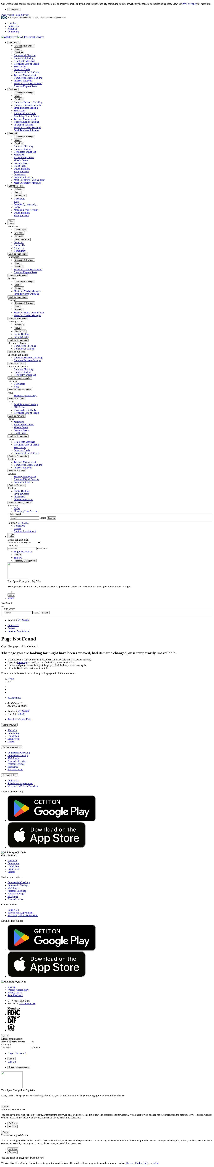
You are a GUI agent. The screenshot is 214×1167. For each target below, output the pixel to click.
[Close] (2, 606)
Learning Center (16, 186)
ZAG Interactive (27, 1003)
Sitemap (25, 15)
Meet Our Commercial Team (28, 83)
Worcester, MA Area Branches (23, 786)
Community (13, 31)
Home (11, 678)
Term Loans (20, 66)
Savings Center (21, 171)
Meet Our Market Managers (27, 127)
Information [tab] (20, 195)
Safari (156, 1163)
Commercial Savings (24, 58)
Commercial (14, 42)
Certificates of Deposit (25, 151)
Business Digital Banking (26, 122)
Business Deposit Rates (25, 86)
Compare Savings (22, 149)
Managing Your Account (26, 210)
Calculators (19, 198)
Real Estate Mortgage (24, 61)
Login (18, 15)
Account (12, 542)
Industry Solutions (23, 80)
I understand (14, 9)
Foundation (13, 736)
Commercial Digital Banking (28, 77)
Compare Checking (23, 146)
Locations (12, 23)
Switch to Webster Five (19, 719)
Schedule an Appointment (20, 783)
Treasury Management (25, 75)
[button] (11, 598)
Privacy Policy (189, 3)
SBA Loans (19, 110)
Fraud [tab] (17, 192)
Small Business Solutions (26, 130)
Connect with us (10, 775)
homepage (22, 662)
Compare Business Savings (27, 105)
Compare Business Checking (28, 102)
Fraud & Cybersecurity (25, 204)
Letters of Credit (22, 69)
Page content (7, 15)
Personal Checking (17, 761)
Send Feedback (15, 995)
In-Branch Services (23, 124)
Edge (146, 1163)
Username (13, 545)
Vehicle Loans (21, 160)
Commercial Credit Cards (26, 72)
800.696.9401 (14, 697)
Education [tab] (19, 189)
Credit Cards (20, 166)
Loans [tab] (18, 49)
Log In (18, 555)
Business (13, 89)
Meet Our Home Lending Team (29, 180)
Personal (13, 133)
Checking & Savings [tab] (24, 46)
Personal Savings (16, 764)
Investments (20, 174)
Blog (16, 201)
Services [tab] (19, 52)
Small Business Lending (26, 107)
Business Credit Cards (25, 113)
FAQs (17, 207)
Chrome (130, 1163)
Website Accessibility (18, 989)
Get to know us (9, 725)
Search (43, 518)
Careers (11, 741)
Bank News (13, 738)
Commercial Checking (25, 55)
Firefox (138, 1163)
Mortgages (19, 154)
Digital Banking (22, 168)
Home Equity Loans (24, 157)
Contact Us (13, 26)
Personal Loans (21, 163)
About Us (12, 28)
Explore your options (12, 747)
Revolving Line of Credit (26, 63)
